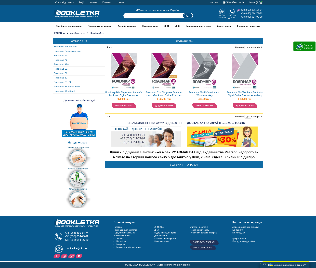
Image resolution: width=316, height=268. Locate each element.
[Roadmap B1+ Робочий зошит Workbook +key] (204, 71)
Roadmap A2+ (61, 64)
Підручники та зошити (124, 232)
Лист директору (202, 247)
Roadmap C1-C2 (62, 82)
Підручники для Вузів (165, 232)
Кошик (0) (253, 2)
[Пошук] (188, 15)
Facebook (57, 256)
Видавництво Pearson (65, 46)
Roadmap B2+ (61, 77)
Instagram (64, 256)
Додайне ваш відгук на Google (72, 256)
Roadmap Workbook (64, 91)
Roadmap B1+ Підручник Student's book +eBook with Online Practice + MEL (164, 94)
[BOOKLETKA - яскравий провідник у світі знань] (76, 13)
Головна (59, 33)
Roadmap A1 (60, 55)
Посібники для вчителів (125, 230)
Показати (239, 47)
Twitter (79, 256)
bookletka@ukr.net (76, 248)
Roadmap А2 (60, 60)
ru (216, 2)
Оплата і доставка (64, 2)
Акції (81, 2)
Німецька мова (161, 241)
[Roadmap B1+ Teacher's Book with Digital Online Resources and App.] (244, 71)
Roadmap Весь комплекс (67, 51)
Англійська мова (77, 33)
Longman (120, 244)
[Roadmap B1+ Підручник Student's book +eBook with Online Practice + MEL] (164, 71)
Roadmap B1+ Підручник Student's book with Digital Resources (123, 94)
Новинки (93, 2)
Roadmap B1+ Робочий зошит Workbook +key (204, 94)
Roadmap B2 (60, 73)
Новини (120, 2)
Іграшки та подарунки (165, 238)
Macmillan (121, 241)
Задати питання (222, 16)
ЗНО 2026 (159, 227)
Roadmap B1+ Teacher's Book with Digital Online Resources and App (245, 94)
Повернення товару (199, 230)
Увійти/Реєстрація (235, 2)
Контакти (106, 2)
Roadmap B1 (60, 68)
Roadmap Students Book (67, 86)
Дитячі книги (160, 235)
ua (211, 2)
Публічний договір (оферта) (203, 232)
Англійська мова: (122, 235)
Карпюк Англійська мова (128, 247)
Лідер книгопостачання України (158, 10)
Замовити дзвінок (231, 16)
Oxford (119, 238)
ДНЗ (156, 230)
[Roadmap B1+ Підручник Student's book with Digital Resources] (123, 71)
